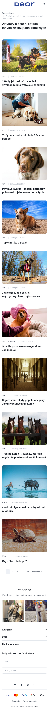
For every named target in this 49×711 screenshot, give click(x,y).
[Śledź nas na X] (34, 684)
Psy (3, 76)
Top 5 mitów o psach (14, 242)
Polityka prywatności (30, 701)
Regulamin (16, 701)
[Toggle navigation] (4, 4)
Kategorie (7, 629)
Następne (36, 571)
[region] (24, 612)
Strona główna (8, 13)
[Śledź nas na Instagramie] (27, 684)
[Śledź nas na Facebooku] (21, 684)
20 (28, 571)
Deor (4, 636)
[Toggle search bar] (44, 4)
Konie (4, 395)
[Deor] (24, 4)
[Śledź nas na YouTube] (15, 684)
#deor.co (24, 590)
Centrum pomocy (10, 644)
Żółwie (5, 556)
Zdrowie (11, 342)
